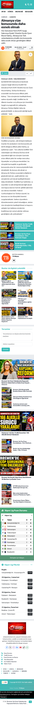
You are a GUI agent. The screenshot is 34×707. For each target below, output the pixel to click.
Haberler (4, 17)
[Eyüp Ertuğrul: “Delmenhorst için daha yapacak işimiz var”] (9, 275)
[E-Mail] (13, 260)
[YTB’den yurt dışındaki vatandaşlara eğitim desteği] (25, 293)
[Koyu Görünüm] (26, 4)
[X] (10, 647)
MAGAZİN (29, 12)
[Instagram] (13, 647)
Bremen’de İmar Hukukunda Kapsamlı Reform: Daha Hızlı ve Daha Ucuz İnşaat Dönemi (17, 703)
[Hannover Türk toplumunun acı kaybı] (25, 311)
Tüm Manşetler (8, 659)
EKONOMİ (19, 12)
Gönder (5, 349)
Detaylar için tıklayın (17, 558)
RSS (5, 682)
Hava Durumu (8, 653)
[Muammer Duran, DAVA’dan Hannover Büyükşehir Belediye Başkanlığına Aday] (25, 275)
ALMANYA (13, 17)
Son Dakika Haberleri (10, 661)
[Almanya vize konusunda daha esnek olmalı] (17, 61)
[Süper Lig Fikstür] (31, 565)
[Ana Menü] (31, 4)
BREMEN (24, 671)
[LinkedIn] (17, 647)
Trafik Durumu (8, 655)
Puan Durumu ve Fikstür (11, 657)
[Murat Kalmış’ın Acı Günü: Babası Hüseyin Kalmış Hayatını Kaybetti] (9, 311)
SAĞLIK (13, 673)
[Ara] (28, 4)
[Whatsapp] (27, 647)
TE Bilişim (15, 256)
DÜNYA (10, 12)
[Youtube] (20, 647)
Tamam (3, 697)
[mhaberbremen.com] (7, 4)
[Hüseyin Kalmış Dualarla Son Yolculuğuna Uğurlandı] (9, 293)
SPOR (3, 12)
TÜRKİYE (5, 673)
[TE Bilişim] (6, 258)
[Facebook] (6, 647)
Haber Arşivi (7, 663)
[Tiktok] (23, 647)
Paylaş (6, 73)
